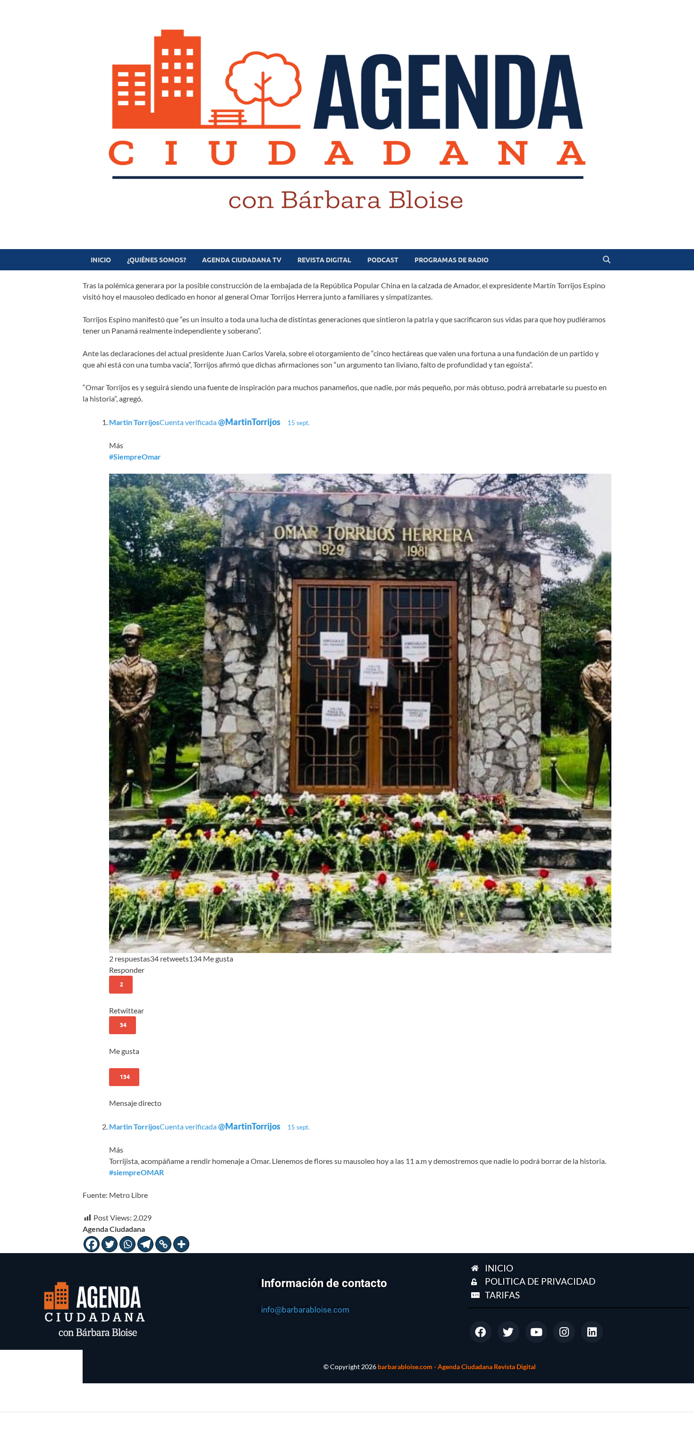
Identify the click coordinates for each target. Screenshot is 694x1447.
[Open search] (607, 260)
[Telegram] (145, 1244)
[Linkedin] (592, 1332)
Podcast (382, 260)
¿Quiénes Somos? (156, 260)
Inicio (101, 260)
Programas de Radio (452, 260)
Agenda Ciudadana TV (241, 260)
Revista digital (324, 260)
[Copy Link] (163, 1244)
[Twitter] (110, 1244)
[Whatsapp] (127, 1244)
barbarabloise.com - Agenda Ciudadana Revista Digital (457, 1367)
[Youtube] (536, 1332)
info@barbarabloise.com (305, 1309)
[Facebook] (92, 1244)
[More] (181, 1244)
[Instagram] (564, 1332)
